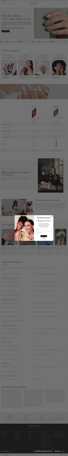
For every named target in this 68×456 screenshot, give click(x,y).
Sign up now (44, 236)
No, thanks (44, 238)
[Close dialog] (52, 216)
